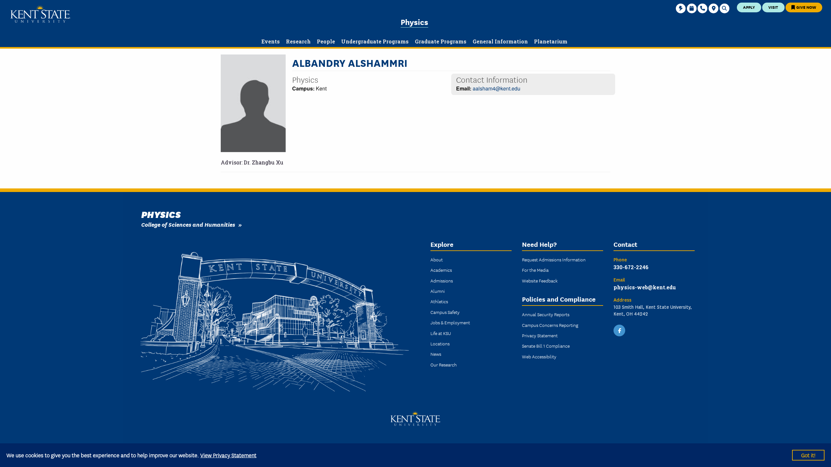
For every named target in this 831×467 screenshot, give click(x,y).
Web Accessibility (539, 356)
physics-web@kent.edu (645, 287)
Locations (440, 343)
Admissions (441, 280)
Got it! (808, 455)
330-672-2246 (631, 267)
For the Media (535, 269)
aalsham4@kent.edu (496, 88)
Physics (414, 21)
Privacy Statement (540, 335)
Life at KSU (440, 333)
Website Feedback (540, 280)
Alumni (437, 290)
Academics (441, 269)
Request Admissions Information (554, 259)
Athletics (439, 301)
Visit (773, 7)
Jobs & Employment (450, 322)
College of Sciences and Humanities (188, 224)
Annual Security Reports (545, 314)
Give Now (805, 7)
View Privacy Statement (228, 455)
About (436, 259)
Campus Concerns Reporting (550, 325)
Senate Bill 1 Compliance (546, 345)
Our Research (443, 364)
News (435, 353)
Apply (749, 7)
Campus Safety (445, 312)
